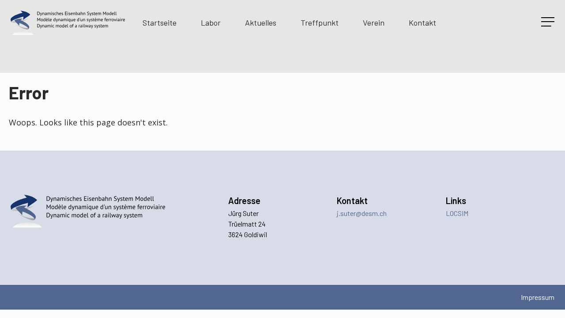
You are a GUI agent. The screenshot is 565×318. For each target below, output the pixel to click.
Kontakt (422, 22)
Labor (211, 22)
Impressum (537, 297)
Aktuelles (260, 22)
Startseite (160, 22)
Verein (373, 22)
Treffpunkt (320, 22)
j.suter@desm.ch (362, 213)
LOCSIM (457, 213)
